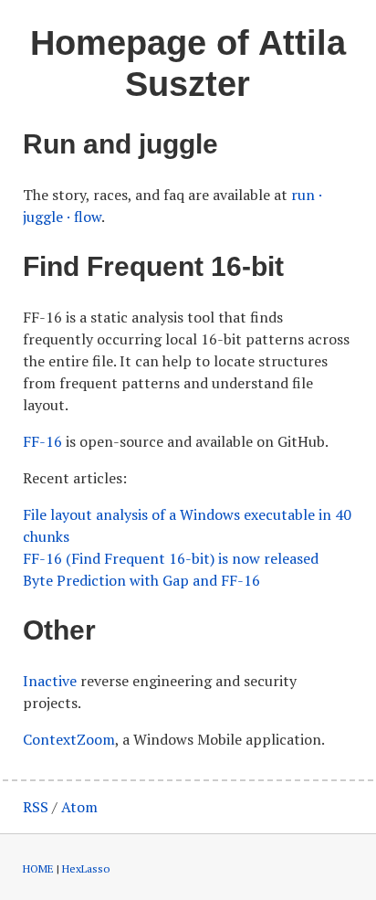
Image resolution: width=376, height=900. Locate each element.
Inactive (50, 681)
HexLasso (86, 868)
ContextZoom (69, 739)
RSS (35, 807)
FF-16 (42, 441)
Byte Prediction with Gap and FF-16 (141, 580)
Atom (79, 807)
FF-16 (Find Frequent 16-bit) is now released (171, 558)
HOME (38, 868)
